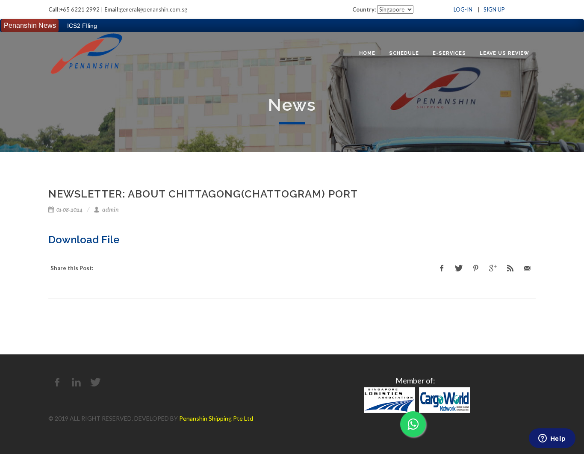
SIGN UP (494, 9)
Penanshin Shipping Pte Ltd (216, 418)
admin (110, 209)
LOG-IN (463, 9)
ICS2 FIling (82, 25)
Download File (84, 239)
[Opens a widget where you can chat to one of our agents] (551, 439)
